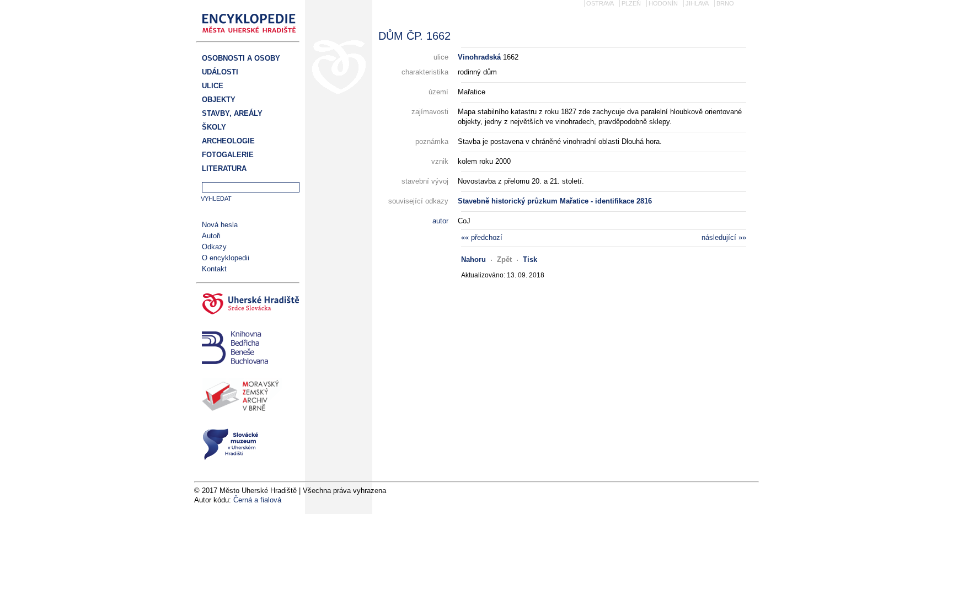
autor (440, 221)
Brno (725, 3)
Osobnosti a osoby (241, 58)
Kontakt (214, 269)
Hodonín (663, 3)
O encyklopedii (225, 258)
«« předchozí (481, 237)
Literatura (224, 168)
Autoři (211, 236)
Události (220, 72)
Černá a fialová (257, 500)
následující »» (724, 237)
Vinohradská (479, 57)
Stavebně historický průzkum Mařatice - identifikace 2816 (555, 201)
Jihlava (697, 3)
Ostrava (600, 3)
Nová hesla (220, 225)
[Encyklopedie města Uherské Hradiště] (252, 36)
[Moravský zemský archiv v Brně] (247, 397)
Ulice (212, 86)
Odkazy (214, 247)
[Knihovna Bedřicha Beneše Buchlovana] (247, 349)
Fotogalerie (228, 155)
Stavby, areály (232, 113)
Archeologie (228, 141)
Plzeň (631, 3)
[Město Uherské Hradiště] (247, 305)
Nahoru (473, 259)
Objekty (218, 99)
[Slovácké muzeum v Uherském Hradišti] (247, 445)
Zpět (504, 259)
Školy (214, 127)
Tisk (530, 259)
